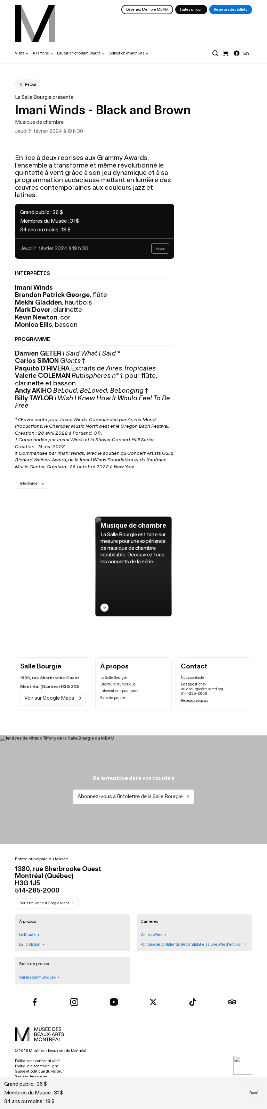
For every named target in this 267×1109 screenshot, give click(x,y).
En (246, 53)
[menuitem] (35, 23)
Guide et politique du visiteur (39, 1071)
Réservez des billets (230, 9)
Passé (254, 1093)
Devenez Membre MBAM (147, 9)
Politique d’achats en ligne (37, 1066)
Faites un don (191, 9)
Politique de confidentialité (37, 1061)
